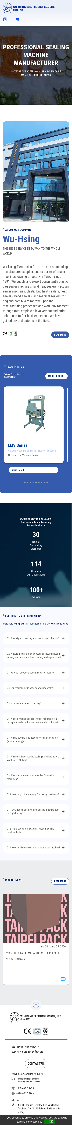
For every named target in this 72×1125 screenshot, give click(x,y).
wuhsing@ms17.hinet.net (29, 1081)
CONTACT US (36, 1063)
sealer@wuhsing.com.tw (28, 1079)
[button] (56, 376)
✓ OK (49, 1121)
